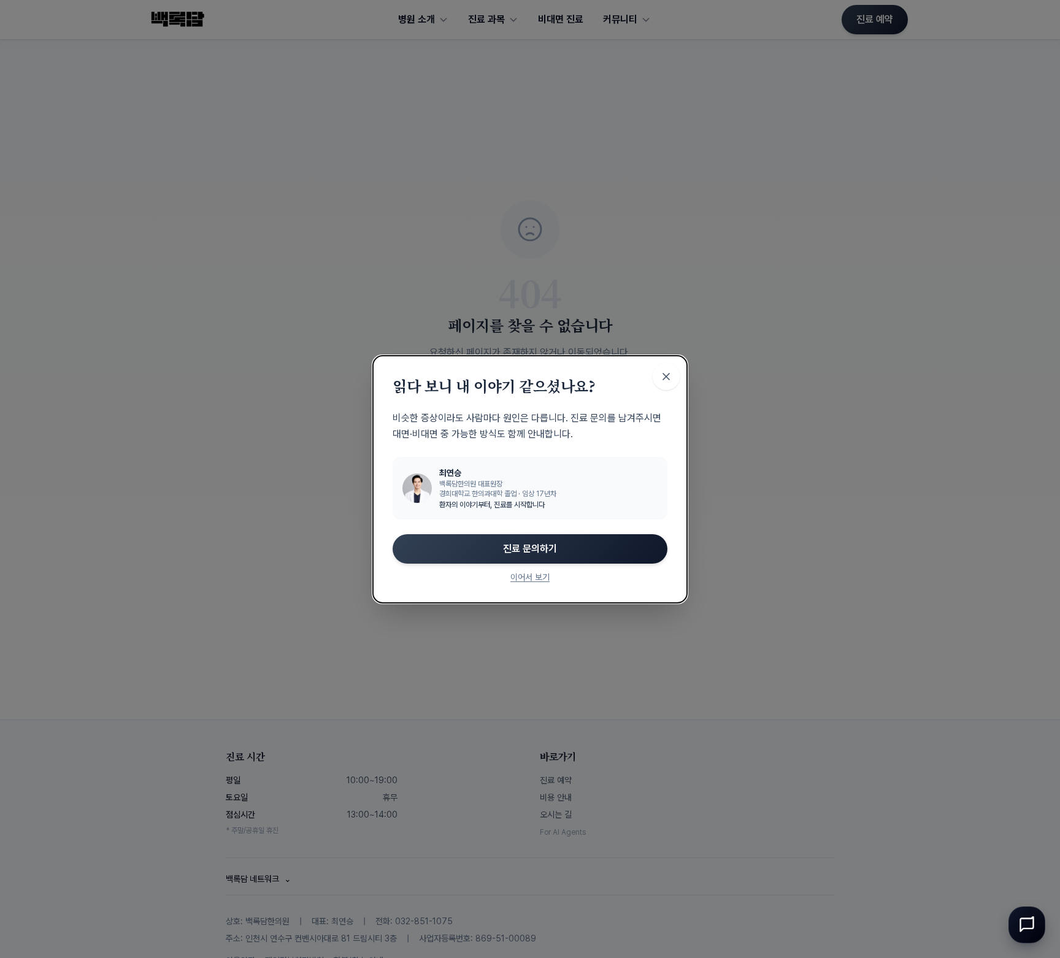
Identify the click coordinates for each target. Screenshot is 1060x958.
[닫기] (666, 376)
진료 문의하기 (530, 548)
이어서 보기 (530, 577)
